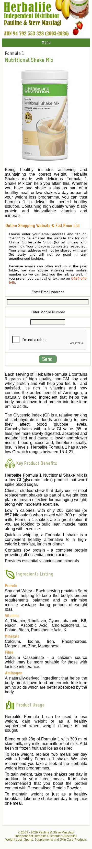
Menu (46, 43)
